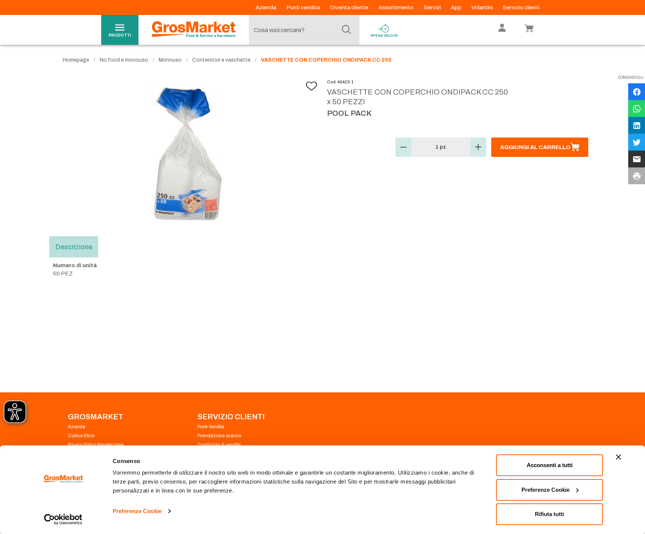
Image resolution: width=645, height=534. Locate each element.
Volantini (482, 7)
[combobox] (302, 29)
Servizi (433, 7)
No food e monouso (124, 60)
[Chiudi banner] (618, 457)
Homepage (76, 60)
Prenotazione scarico (219, 435)
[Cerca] (346, 29)
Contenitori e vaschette (221, 60)
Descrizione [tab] (73, 246)
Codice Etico (81, 435)
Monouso (170, 60)
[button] (403, 147)
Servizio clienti (521, 7)
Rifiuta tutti (549, 514)
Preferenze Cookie (137, 511)
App (456, 7)
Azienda (266, 7)
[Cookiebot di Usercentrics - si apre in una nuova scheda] (63, 519)
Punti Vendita (210, 426)
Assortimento (396, 7)
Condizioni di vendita (219, 444)
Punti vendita (303, 7)
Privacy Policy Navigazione (96, 444)
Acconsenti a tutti (550, 465)
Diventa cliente (350, 7)
